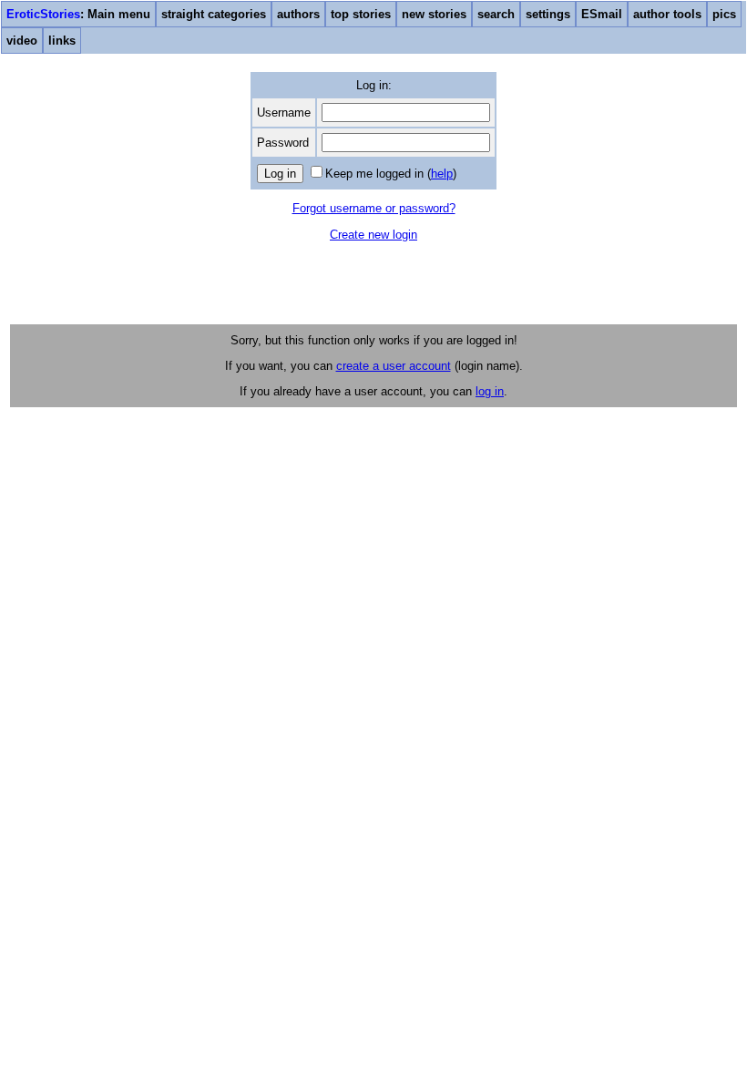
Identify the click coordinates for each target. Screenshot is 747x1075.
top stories (361, 14)
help (442, 173)
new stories (434, 14)
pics (724, 14)
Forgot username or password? (373, 208)
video (21, 40)
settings (548, 14)
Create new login (373, 234)
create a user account (393, 366)
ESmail (601, 14)
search (496, 14)
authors (298, 14)
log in (490, 391)
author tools (667, 14)
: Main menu (78, 14)
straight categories (213, 14)
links (62, 40)
